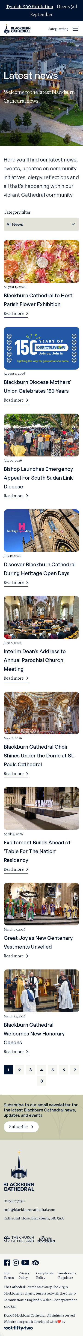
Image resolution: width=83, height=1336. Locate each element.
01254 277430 (14, 1200)
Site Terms (9, 1275)
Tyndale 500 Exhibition (29, 6)
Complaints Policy (45, 1275)
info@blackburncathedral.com (29, 1209)
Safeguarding (58, 29)
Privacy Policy (24, 1275)
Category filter (17, 212)
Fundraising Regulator (67, 1275)
